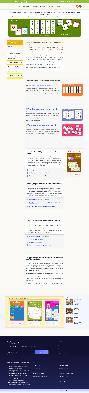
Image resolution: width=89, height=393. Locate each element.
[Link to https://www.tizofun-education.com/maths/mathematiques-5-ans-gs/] (8, 42)
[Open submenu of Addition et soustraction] (22, 67)
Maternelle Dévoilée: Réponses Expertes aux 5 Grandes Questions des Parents (77, 311)
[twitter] (61, 391)
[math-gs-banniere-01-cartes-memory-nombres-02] (72, 84)
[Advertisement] (74, 47)
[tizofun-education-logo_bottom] (13, 341)
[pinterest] (64, 391)
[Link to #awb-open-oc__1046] (77, 6)
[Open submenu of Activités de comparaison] (22, 62)
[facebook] (59, 391)
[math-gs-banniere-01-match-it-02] (72, 124)
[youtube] (66, 391)
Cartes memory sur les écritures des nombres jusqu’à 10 (42, 86)
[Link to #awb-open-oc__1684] (80, 6)
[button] (44, 170)
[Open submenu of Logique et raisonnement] (22, 75)
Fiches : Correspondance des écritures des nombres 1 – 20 (42, 109)
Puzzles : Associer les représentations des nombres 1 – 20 (42, 125)
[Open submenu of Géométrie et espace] (22, 71)
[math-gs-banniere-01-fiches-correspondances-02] (72, 109)
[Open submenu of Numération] (22, 46)
